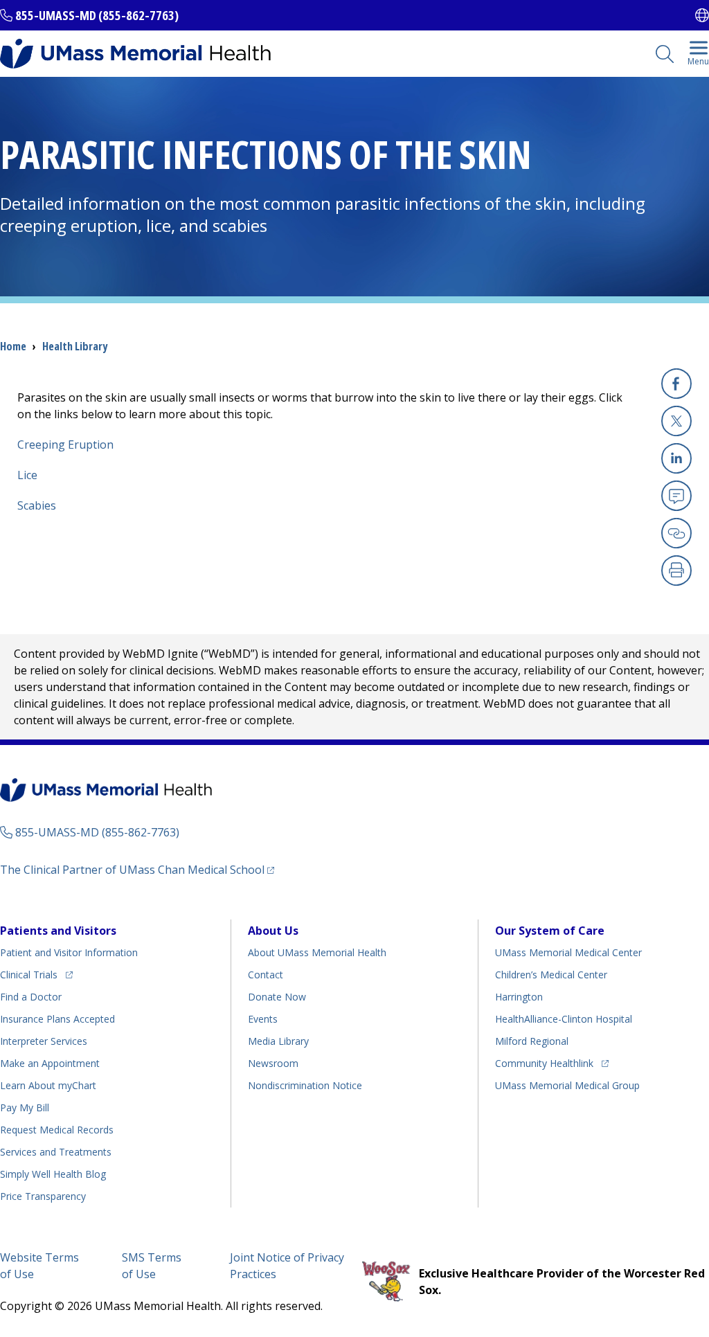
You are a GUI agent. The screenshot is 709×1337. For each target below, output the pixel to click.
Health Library (74, 346)
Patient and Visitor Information (69, 952)
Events (263, 1018)
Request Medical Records (57, 1129)
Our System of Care (549, 930)
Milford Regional (531, 1041)
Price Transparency (43, 1196)
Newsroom (273, 1063)
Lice (27, 475)
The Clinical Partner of (137, 869)
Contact (265, 974)
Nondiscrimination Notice (305, 1085)
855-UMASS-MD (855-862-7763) (97, 15)
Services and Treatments (55, 1151)
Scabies (36, 505)
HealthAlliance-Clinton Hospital (563, 1018)
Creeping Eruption (65, 444)
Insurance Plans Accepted (57, 1018)
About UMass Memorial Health (317, 952)
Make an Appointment (50, 1063)
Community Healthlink (544, 1063)
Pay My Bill (24, 1107)
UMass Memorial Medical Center (568, 952)
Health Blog (53, 1174)
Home (13, 346)
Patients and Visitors (58, 930)
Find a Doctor (31, 996)
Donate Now (277, 996)
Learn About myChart (48, 1085)
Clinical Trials (36, 974)
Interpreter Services (43, 1041)
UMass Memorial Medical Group (567, 1085)
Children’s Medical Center (551, 974)
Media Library (278, 1041)
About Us (273, 930)
